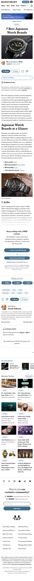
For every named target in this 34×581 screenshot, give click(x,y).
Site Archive (22, 548)
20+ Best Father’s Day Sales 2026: (8, 395)
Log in (22, 332)
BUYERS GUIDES (6, 290)
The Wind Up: (8, 442)
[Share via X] (30, 49)
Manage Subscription (25, 545)
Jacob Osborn (13, 62)
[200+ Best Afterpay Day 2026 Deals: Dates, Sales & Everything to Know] (25, 383)
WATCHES (16, 24)
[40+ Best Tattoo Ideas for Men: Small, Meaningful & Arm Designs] (4, 366)
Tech (8, 5)
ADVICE (12, 364)
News (3, 5)
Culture (23, 5)
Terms (21, 265)
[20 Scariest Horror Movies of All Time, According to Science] (25, 366)
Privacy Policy (22, 537)
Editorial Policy (23, 527)
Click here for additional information (21, 564)
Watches (19, 21)
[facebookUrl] (4, 481)
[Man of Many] (17, 517)
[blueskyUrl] (30, 481)
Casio (16, 167)
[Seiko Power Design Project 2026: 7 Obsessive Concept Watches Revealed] (25, 406)
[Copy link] (30, 56)
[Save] (22, 71)
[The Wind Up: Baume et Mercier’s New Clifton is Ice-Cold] (8, 430)
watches (4, 98)
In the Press (6, 541)
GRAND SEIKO (6, 293)
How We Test (7, 548)
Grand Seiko (21, 165)
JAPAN (13, 293)
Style (13, 5)
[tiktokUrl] (25, 481)
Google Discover (7, 283)
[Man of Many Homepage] (9, 2)
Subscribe (26, 2)
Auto (17, 5)
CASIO (14, 290)
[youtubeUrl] (19, 481)
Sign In (25, 262)
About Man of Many (28, 322)
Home (14, 21)
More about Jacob (5, 322)
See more (29, 376)
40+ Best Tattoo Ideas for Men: (15, 368)
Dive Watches (28, 10)
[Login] (31, 2)
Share (7, 71)
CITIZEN (20, 290)
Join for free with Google (18, 250)
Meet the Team (7, 534)
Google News (18, 283)
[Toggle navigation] (31, 6)
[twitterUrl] (9, 481)
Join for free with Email (17, 258)
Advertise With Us (8, 530)
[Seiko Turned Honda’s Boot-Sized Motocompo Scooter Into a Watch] (8, 453)
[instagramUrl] (14, 481)
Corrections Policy (24, 530)
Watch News (17, 10)
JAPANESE (19, 293)
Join (27, 332)
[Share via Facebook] (30, 45)
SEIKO (26, 293)
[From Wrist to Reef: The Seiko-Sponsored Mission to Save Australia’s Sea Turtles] (8, 406)
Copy (16, 71)
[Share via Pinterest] (30, 52)
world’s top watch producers (14, 153)
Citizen (23, 142)
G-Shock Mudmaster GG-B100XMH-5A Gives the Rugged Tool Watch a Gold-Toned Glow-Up (25, 467)
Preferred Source (28, 283)
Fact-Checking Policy (25, 534)
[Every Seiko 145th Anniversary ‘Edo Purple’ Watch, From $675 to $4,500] (25, 430)
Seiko (15, 162)
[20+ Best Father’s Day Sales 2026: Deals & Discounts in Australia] (8, 383)
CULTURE (4, 390)
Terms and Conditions (25, 541)
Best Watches (5, 10)
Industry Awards (8, 537)
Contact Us (6, 545)
